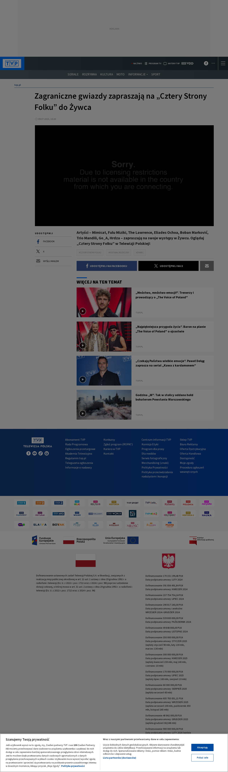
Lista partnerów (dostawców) (119, 757)
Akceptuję (202, 747)
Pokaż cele (202, 757)
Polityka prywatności (73, 766)
